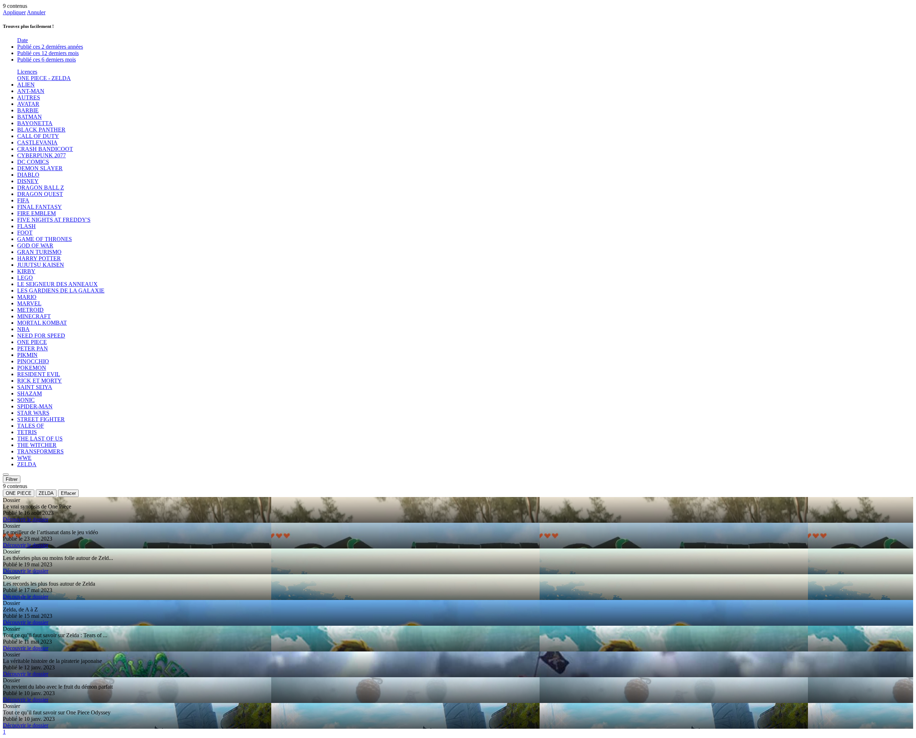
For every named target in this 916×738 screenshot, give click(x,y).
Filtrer (12, 479)
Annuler (36, 12)
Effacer (68, 493)
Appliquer (14, 12)
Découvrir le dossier (25, 519)
